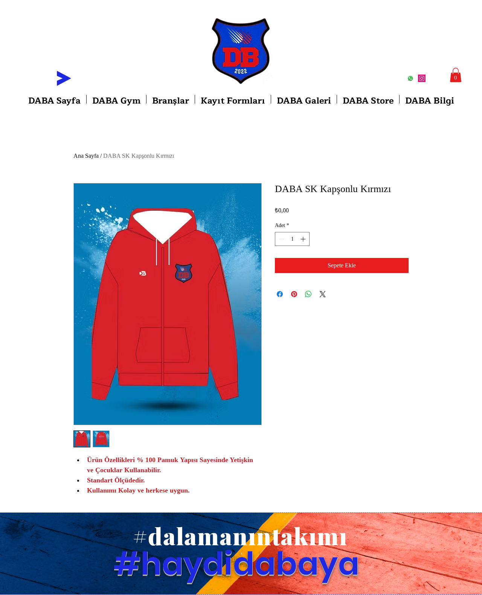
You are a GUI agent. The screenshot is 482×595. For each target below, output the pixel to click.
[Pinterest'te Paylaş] (294, 294)
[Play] (64, 78)
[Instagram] (422, 78)
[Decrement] (280, 239)
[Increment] (303, 239)
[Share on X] (322, 294)
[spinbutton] (292, 239)
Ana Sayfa (86, 156)
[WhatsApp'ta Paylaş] (308, 294)
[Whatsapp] (410, 78)
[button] (456, 75)
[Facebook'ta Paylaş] (279, 294)
